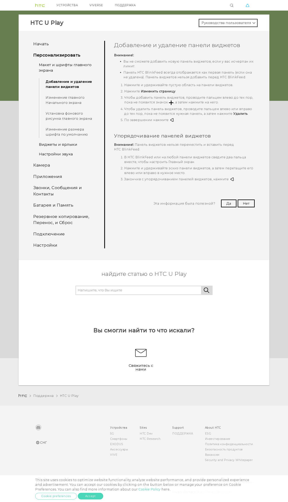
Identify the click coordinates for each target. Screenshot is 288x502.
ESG (208, 433)
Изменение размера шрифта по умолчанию (67, 131)
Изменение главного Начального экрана (65, 100)
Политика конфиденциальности (229, 444)
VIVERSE (96, 5)
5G (112, 433)
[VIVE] (247, 5)
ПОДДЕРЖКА (125, 5)
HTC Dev (146, 433)
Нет (246, 203)
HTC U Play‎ (69, 396)
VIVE (113, 454)
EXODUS (116, 444)
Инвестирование (217, 439)
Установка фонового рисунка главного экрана (69, 115)
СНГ (43, 443)
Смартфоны (118, 439)
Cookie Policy (150, 489)
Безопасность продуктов (224, 449)
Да (228, 203)
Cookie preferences (56, 496)
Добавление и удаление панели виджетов (69, 84)
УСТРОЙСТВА (67, 5)
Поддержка (43, 396)
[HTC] (40, 5)
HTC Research (150, 439)
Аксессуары (119, 449)
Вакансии (212, 454)
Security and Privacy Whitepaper (229, 460)
